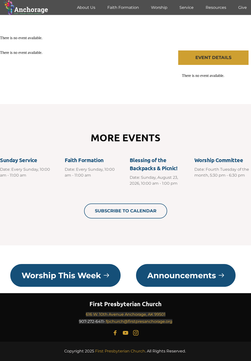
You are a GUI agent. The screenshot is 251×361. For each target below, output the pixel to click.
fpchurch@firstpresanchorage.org (139, 321)
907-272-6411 (91, 321)
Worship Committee (218, 160)
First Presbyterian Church (125, 304)
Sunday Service (18, 160)
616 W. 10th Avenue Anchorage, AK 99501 (125, 314)
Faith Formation (84, 160)
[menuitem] (86, 8)
